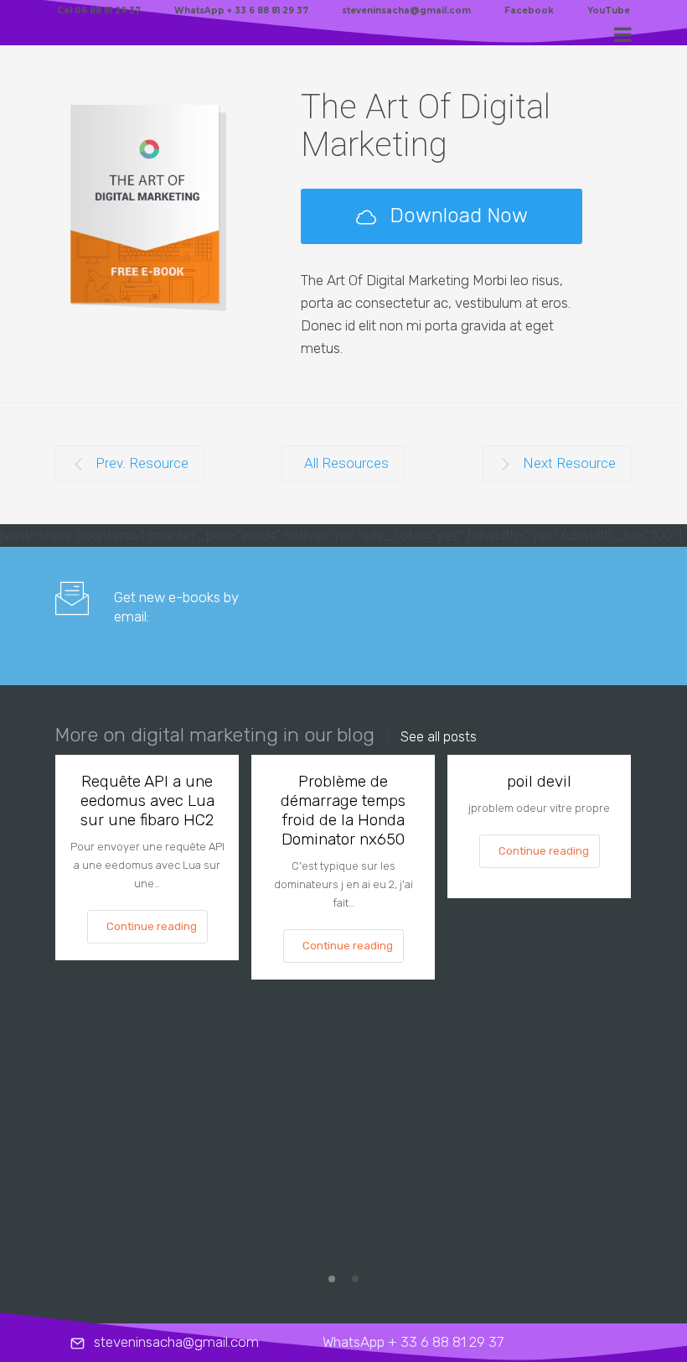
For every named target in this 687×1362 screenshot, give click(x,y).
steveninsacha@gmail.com (406, 10)
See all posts (438, 737)
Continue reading (151, 926)
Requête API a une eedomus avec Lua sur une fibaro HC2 (147, 800)
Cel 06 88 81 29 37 (99, 10)
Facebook (529, 10)
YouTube (608, 10)
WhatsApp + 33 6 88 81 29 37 (241, 10)
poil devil (539, 781)
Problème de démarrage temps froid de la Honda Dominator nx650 (343, 810)
